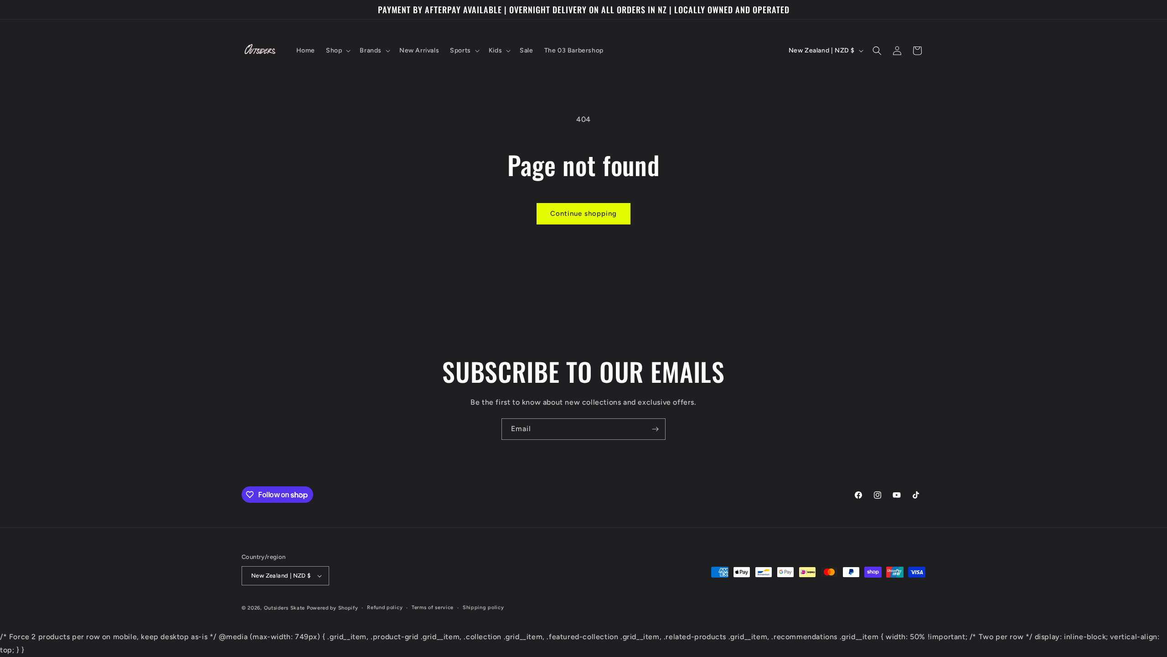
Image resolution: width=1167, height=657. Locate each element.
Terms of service (433, 607)
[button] (337, 50)
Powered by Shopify (332, 608)
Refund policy (385, 607)
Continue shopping (583, 213)
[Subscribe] (655, 429)
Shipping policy (483, 607)
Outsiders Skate (284, 608)
